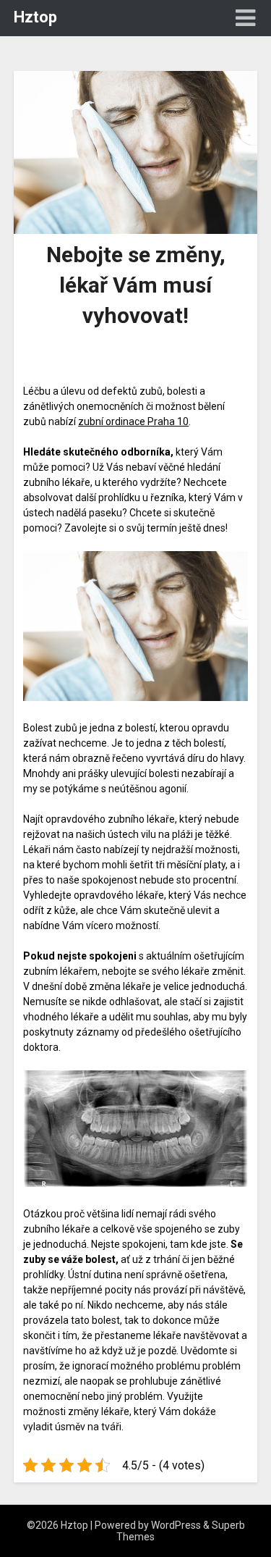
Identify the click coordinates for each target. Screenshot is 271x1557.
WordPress (176, 1525)
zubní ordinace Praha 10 (133, 421)
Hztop (35, 17)
